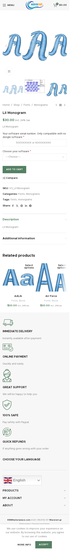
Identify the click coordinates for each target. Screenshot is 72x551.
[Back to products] (60, 105)
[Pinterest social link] (21, 205)
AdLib (18, 296)
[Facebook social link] (13, 205)
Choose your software (16, 151)
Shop (17, 105)
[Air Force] (51, 277)
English (19, 480)
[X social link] (17, 205)
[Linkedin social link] (26, 205)
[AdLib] (18, 277)
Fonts (27, 105)
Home (6, 105)
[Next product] (65, 105)
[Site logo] (35, 5)
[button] (6, 45)
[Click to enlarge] (9, 71)
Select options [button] (29, 266)
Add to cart (14, 169)
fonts (13, 199)
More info (24, 545)
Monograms (41, 105)
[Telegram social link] (30, 205)
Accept (43, 545)
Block (22, 301)
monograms (25, 199)
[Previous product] (56, 105)
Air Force (51, 296)
